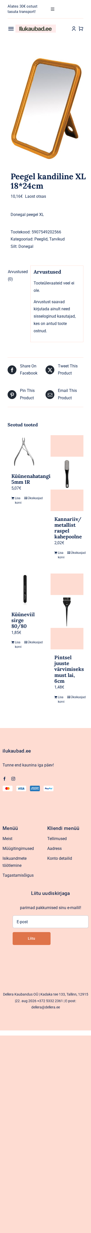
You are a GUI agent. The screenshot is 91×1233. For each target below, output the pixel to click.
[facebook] (4, 779)
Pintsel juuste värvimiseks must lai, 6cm (69, 669)
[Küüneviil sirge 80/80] (24, 590)
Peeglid (41, 239)
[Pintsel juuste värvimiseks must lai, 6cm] (67, 611)
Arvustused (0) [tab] (17, 275)
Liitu (31, 938)
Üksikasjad (32, 498)
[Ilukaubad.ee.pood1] (35, 26)
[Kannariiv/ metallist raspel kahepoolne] (67, 473)
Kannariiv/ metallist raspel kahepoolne (68, 528)
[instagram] (13, 779)
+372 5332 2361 (50, 1001)
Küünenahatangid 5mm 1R (32, 479)
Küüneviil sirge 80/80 (23, 620)
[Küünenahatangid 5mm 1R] (24, 451)
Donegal (25, 246)
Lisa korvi (18, 500)
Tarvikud (57, 239)
